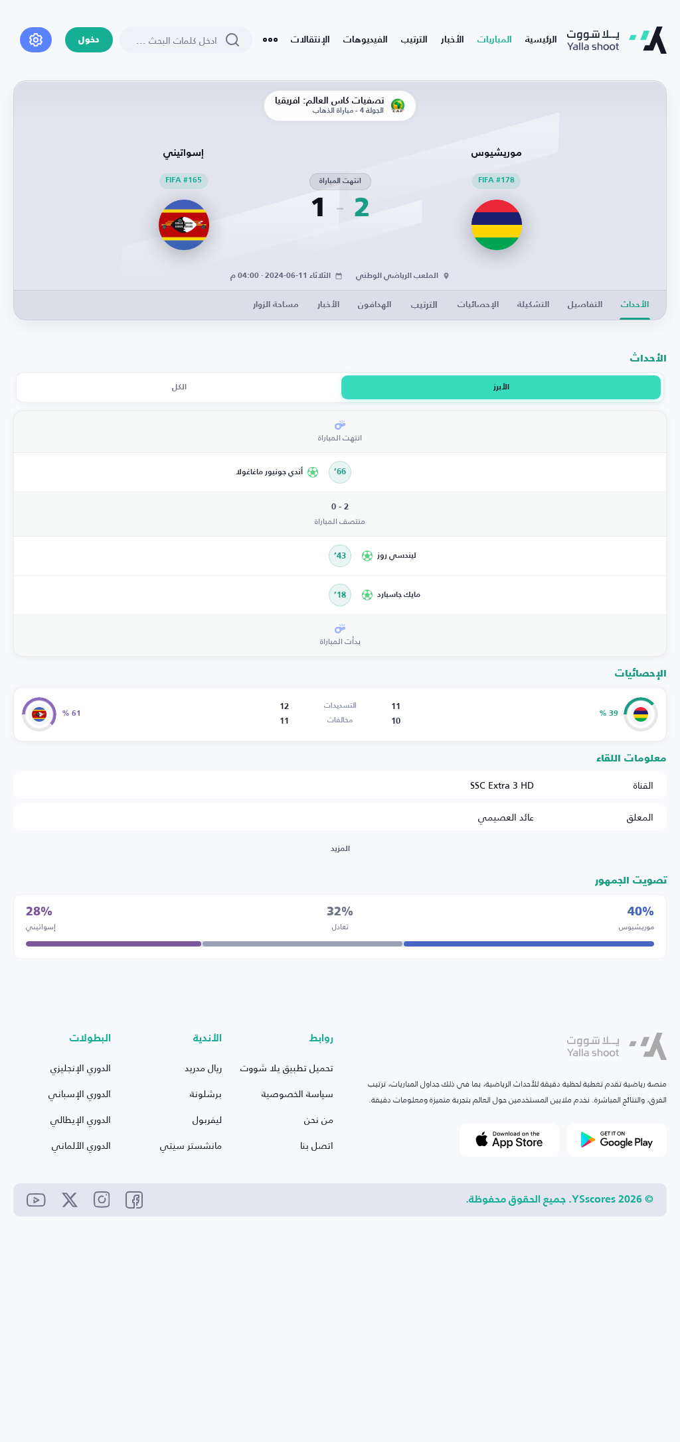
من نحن (318, 1119)
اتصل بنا (316, 1145)
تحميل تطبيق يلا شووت (286, 1068)
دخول (89, 40)
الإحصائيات (478, 304)
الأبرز (501, 387)
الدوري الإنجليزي (80, 1068)
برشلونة (206, 1093)
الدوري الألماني (81, 1145)
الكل (179, 387)
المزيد (340, 849)
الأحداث (635, 304)
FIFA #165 (183, 180)
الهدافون (374, 304)
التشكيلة (533, 304)
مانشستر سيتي (191, 1145)
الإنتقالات (310, 39)
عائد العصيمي (506, 817)
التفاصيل (585, 304)
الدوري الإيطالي (80, 1119)
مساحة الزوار (276, 304)
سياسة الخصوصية (297, 1093)
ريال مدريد (203, 1068)
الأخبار (452, 39)
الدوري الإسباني (79, 1093)
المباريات (494, 39)
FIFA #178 (496, 180)
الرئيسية (541, 39)
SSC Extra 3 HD (502, 785)
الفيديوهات (365, 39)
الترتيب (414, 39)
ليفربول (207, 1119)
